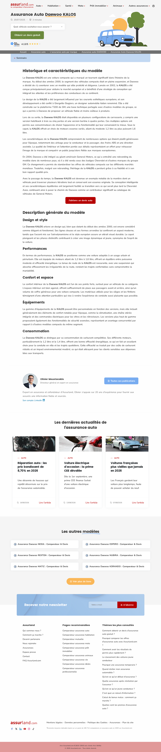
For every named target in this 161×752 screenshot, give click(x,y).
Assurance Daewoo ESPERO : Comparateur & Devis (115, 544)
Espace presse (29, 652)
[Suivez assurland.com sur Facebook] (12, 729)
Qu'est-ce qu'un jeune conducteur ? (118, 688)
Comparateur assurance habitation (78, 635)
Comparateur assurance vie (75, 659)
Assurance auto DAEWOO (94, 52)
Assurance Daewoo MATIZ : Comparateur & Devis (43, 566)
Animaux (117, 5)
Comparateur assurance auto (76, 630)
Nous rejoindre (29, 643)
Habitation (53, 5)
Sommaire (21, 58)
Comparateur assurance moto (76, 643)
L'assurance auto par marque (63, 52)
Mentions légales (55, 722)
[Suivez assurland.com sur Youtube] (25, 729)
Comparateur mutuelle (73, 639)
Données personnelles (75, 722)
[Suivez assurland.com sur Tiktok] (33, 729)
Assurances (28, 647)
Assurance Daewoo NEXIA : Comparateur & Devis (43, 544)
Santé (68, 5)
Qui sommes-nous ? (32, 630)
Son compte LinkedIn (33, 400)
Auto (38, 5)
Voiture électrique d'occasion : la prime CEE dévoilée (78, 467)
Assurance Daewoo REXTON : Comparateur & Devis (44, 555)
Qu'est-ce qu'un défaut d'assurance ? (119, 676)
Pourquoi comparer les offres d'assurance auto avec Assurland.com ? (119, 641)
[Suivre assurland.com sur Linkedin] (20, 729)
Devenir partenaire (31, 639)
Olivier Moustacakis (52, 379)
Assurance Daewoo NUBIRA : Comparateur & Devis (115, 555)
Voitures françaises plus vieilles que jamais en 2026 (127, 467)
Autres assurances (138, 5)
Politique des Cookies (97, 722)
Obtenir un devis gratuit (27, 35)
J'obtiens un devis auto (80, 200)
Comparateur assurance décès (76, 664)
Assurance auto (38, 52)
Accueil (23, 52)
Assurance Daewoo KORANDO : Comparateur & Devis (116, 566)
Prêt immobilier (98, 5)
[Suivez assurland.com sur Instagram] (29, 729)
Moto (80, 5)
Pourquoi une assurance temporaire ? (119, 665)
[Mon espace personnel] (153, 6)
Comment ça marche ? (33, 635)
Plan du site (127, 722)
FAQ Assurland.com (32, 660)
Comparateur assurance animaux (78, 655)
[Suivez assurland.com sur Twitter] (16, 729)
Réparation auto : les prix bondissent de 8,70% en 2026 (32, 467)
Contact (26, 656)
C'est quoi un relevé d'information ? (118, 693)
